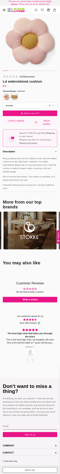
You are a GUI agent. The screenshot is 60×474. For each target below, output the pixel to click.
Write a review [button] (30, 299)
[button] (30, 41)
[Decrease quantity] (46, 105)
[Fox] (14, 97)
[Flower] (6, 97)
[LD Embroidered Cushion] (16, 10)
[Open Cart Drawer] (54, 10)
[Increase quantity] (53, 105)
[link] (30, 230)
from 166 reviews (28, 323)
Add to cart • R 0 (31, 113)
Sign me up (30, 434)
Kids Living (13, 461)
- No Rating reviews (27, 76)
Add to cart (30, 470)
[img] (30, 319)
